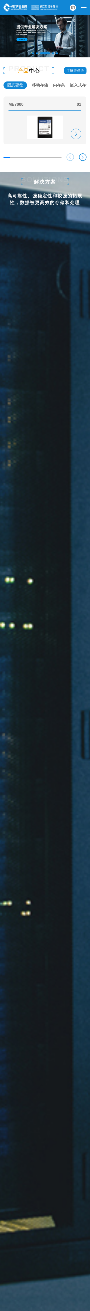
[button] (33, 53)
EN (73, 7)
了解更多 (73, 70)
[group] (45, 120)
